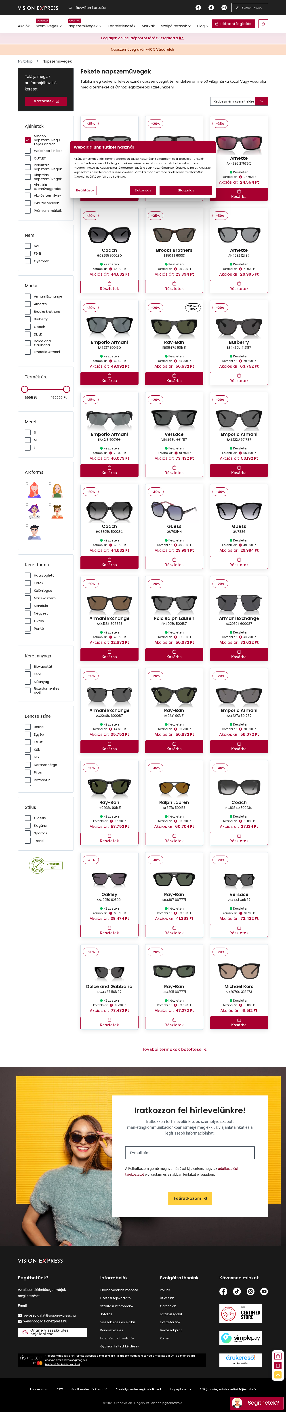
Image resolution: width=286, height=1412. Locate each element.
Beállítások (85, 190)
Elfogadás (186, 190)
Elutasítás (143, 190)
